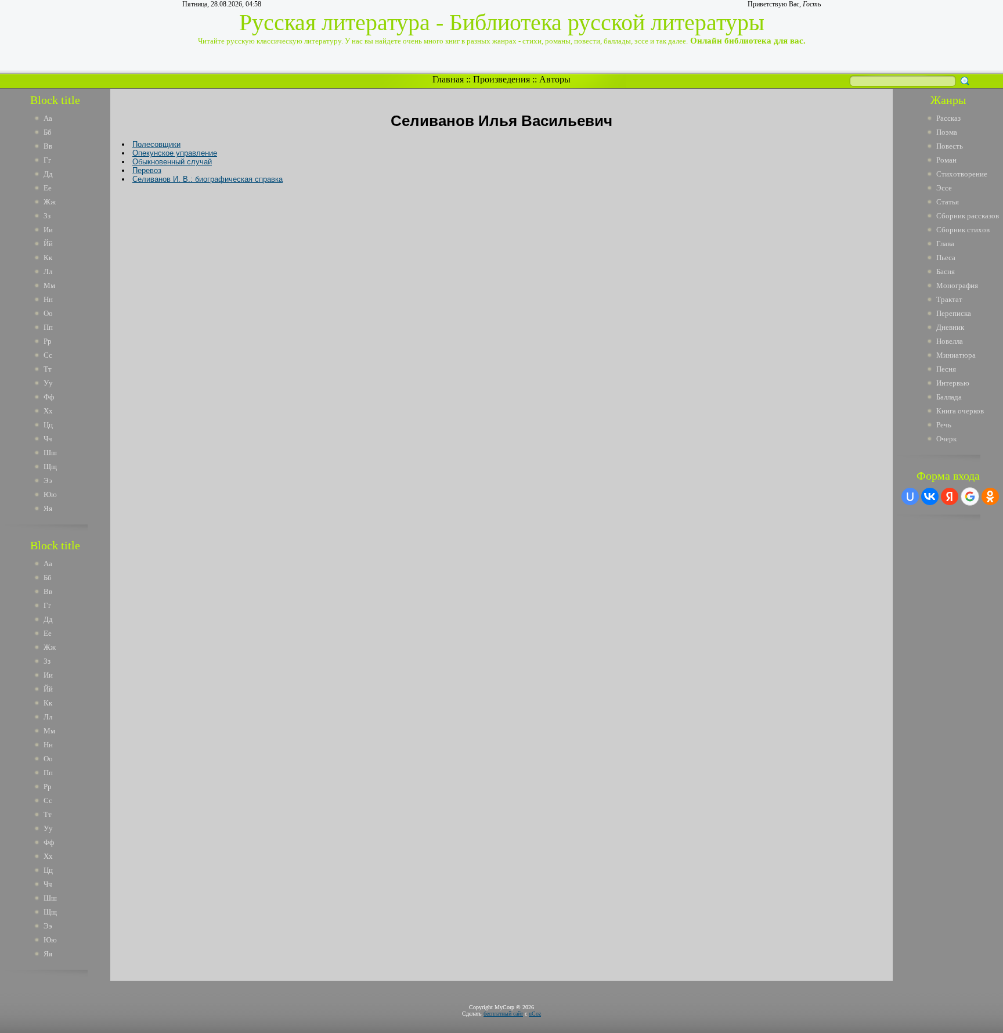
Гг (47, 160)
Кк (48, 257)
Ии (48, 229)
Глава (945, 243)
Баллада (949, 397)
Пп (48, 327)
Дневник (950, 327)
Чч (48, 438)
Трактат (949, 299)
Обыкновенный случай (172, 161)
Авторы (555, 79)
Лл (48, 271)
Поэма (946, 132)
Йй (48, 243)
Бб (48, 132)
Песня (946, 369)
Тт (48, 369)
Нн (48, 299)
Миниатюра (956, 355)
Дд (48, 174)
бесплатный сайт (503, 1013)
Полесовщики (156, 144)
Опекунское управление (174, 153)
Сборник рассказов (967, 215)
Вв (48, 146)
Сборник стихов (963, 229)
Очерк (946, 438)
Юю (50, 494)
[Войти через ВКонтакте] (930, 496)
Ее (48, 187)
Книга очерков (960, 410)
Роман (946, 160)
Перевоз (146, 170)
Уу (48, 383)
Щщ (50, 466)
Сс (48, 355)
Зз (47, 215)
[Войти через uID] (910, 496)
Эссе (944, 187)
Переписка (953, 313)
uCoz (535, 1013)
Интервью (952, 383)
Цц (48, 424)
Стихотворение (961, 174)
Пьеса (945, 257)
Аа (48, 118)
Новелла (949, 341)
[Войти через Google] (970, 496)
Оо (48, 313)
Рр (48, 341)
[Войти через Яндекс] (949, 496)
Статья (947, 201)
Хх (48, 410)
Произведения (501, 79)
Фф (49, 397)
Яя (48, 508)
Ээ (48, 480)
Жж (50, 201)
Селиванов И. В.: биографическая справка (207, 179)
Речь (943, 424)
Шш (50, 452)
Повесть (949, 146)
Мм (49, 285)
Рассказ (948, 118)
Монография (957, 285)
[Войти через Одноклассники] (990, 496)
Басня (945, 271)
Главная (448, 79)
